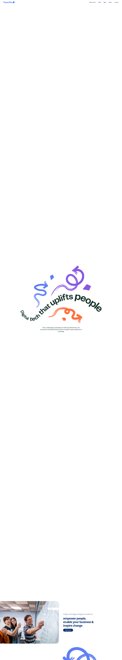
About (110, 2)
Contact (116, 2)
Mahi (99, 2)
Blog (105, 2)
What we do (93, 2)
